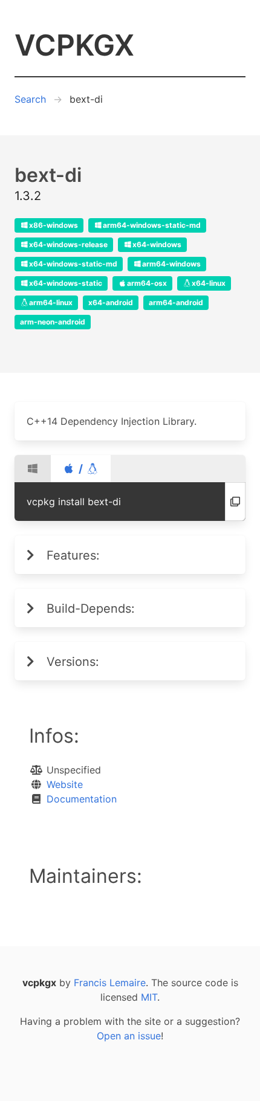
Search (30, 99)
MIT (149, 997)
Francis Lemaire (110, 983)
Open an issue (129, 1036)
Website (65, 784)
